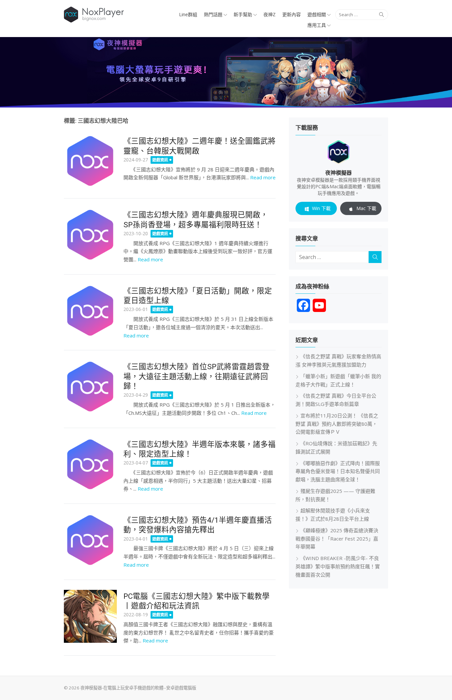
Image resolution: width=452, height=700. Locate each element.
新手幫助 (243, 14)
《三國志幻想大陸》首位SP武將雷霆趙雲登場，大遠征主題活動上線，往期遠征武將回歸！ (196, 376)
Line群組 (188, 14)
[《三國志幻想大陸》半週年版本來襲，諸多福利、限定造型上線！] (90, 464)
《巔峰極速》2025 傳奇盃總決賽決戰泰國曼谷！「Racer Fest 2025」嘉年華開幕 (336, 538)
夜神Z (269, 14)
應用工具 (316, 25)
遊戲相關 (316, 14)
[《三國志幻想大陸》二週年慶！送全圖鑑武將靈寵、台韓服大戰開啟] (90, 161)
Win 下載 (321, 208)
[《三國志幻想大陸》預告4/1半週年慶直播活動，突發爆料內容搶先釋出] (90, 540)
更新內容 (291, 14)
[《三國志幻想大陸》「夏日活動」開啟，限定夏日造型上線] (90, 310)
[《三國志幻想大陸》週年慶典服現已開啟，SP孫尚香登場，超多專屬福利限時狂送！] (90, 234)
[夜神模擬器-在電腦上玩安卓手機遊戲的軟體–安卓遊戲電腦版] (226, 72)
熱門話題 (213, 14)
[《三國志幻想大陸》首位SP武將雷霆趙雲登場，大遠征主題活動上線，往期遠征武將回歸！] (90, 386)
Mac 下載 (366, 208)
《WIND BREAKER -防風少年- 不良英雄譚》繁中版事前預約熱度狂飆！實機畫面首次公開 (337, 566)
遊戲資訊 (160, 160)
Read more (263, 177)
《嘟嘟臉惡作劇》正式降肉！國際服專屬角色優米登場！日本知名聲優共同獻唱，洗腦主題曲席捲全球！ (337, 471)
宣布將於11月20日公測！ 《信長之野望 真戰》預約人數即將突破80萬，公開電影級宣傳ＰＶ (336, 423)
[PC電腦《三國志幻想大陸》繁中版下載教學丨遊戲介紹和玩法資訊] (90, 616)
